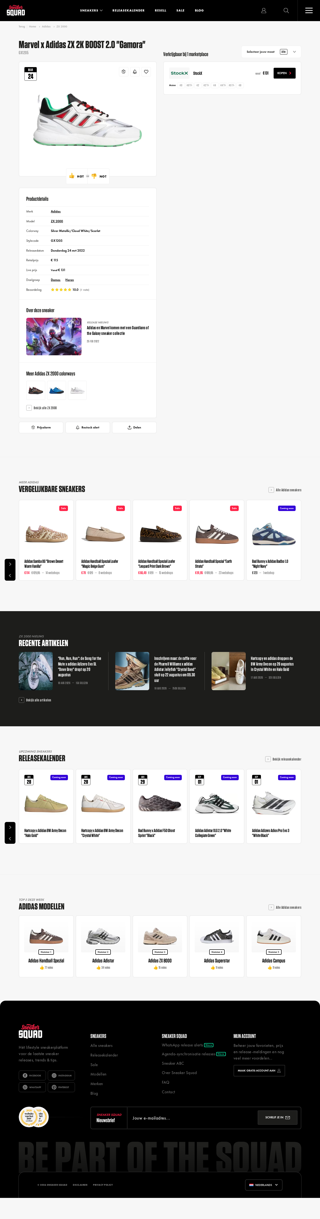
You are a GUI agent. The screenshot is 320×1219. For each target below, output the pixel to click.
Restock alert (90, 427)
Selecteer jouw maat (266, 52)
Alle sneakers (101, 1045)
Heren (69, 280)
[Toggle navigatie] (309, 10)
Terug (22, 26)
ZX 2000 (61, 26)
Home (32, 26)
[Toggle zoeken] (286, 10)
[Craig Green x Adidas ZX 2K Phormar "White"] (77, 390)
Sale (180, 10)
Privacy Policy (103, 1202)
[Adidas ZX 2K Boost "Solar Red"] (35, 390)
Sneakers (89, 10)
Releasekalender (128, 10)
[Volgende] (10, 564)
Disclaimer (80, 1202)
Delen (137, 427)
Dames (55, 280)
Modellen (98, 1074)
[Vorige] (10, 575)
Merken (96, 1083)
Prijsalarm (44, 427)
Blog (199, 10)
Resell (160, 10)
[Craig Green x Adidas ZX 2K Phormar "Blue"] (56, 390)
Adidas (46, 26)
